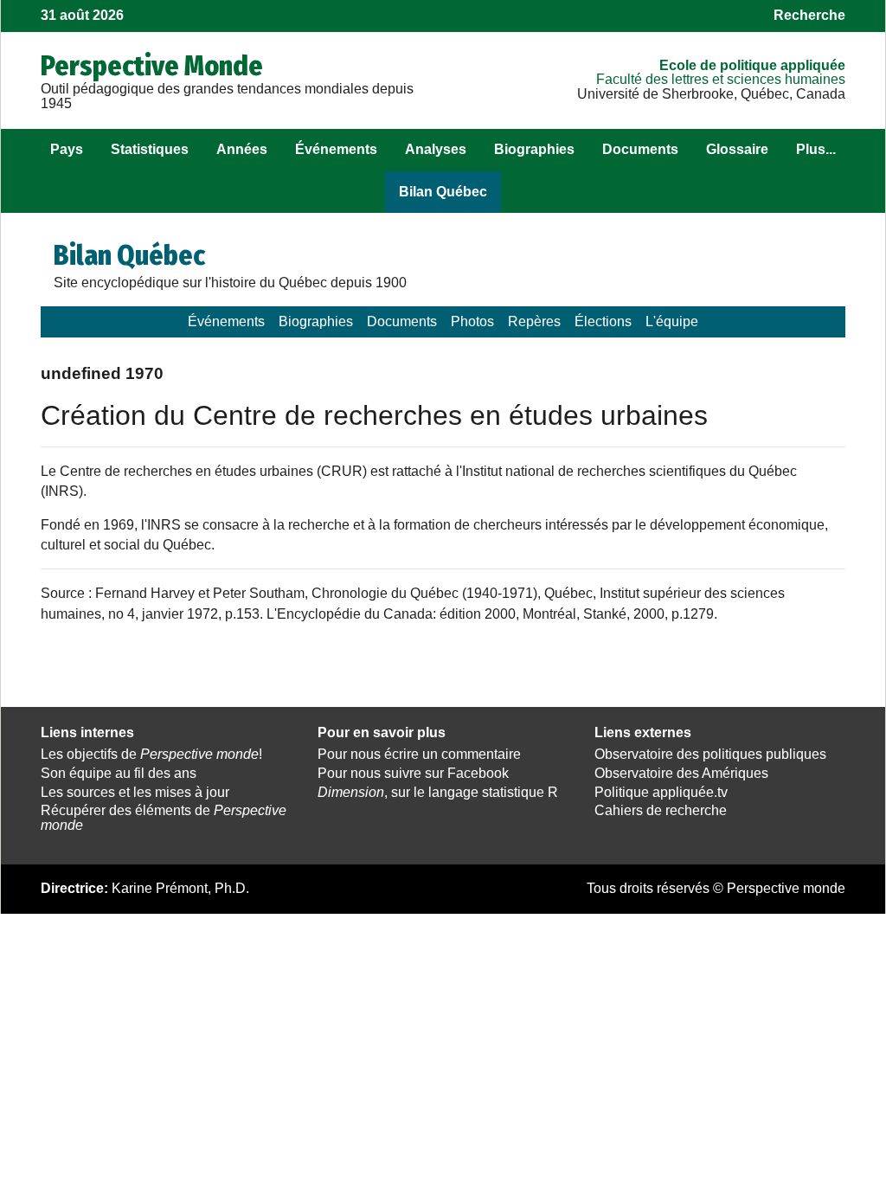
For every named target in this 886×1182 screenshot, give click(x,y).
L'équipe (671, 321)
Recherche (809, 15)
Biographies (534, 149)
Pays (66, 149)
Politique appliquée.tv (661, 792)
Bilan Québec (443, 191)
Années (241, 149)
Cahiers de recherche (660, 810)
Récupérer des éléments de (163, 817)
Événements (336, 149)
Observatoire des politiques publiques (710, 754)
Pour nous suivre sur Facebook (413, 773)
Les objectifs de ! (151, 754)
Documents (640, 149)
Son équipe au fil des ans (118, 773)
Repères (534, 321)
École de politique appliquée (752, 65)
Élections (603, 321)
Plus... (816, 149)
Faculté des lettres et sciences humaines (720, 79)
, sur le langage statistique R (438, 792)
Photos (472, 321)
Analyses (435, 149)
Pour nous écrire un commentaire (419, 754)
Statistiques (150, 149)
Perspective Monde (152, 65)
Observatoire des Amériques (681, 773)
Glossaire (737, 149)
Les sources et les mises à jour (135, 792)
